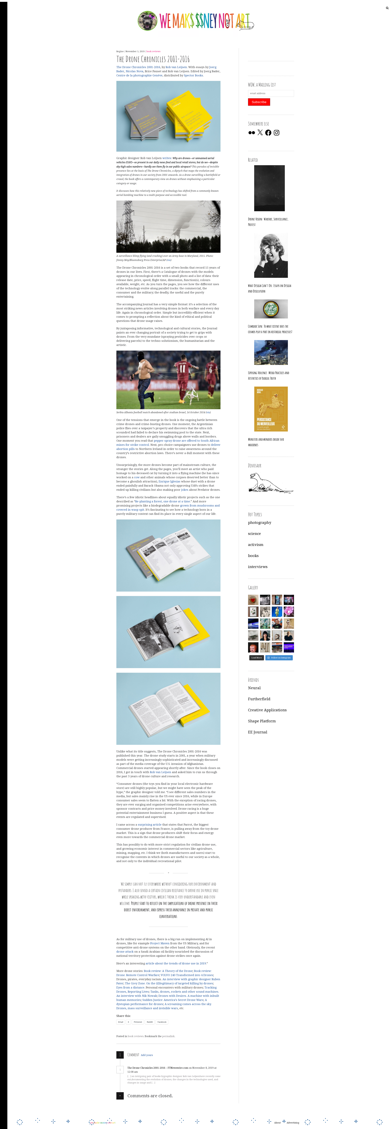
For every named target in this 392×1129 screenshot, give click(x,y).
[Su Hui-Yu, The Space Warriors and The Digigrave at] (289, 647)
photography (259, 522)
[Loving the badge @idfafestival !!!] (253, 600)
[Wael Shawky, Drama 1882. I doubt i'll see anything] (289, 600)
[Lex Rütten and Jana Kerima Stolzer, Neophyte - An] (277, 600)
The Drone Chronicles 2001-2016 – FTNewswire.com (157, 1067)
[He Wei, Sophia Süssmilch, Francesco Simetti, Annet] (265, 612)
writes (166, 158)
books (253, 556)
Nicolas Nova (134, 71)
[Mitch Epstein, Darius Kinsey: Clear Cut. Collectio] (265, 600)
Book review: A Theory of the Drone (168, 971)
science (254, 534)
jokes (184, 489)
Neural (254, 688)
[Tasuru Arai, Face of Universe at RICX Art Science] (289, 612)
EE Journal (257, 732)
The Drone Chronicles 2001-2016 (138, 67)
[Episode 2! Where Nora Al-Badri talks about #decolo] (265, 635)
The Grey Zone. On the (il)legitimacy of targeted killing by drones (169, 983)
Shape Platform (262, 721)
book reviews (153, 51)
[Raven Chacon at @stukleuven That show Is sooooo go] (253, 623)
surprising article (150, 824)
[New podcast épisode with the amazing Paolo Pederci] (277, 623)
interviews (258, 567)
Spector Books (193, 75)
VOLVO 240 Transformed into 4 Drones (187, 975)
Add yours (147, 1055)
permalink (168, 1036)
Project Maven (160, 943)
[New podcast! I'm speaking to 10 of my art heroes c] (289, 635)
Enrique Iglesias (169, 481)
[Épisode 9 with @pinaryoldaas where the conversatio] (277, 612)
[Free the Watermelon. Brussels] (277, 647)
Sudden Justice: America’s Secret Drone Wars (172, 1000)
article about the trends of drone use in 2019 (176, 963)
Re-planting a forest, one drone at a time (162, 501)
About (277, 1123)
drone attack (125, 951)
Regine (120, 51)
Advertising (293, 1123)
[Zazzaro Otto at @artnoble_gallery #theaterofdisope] (253, 635)
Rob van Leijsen (176, 67)
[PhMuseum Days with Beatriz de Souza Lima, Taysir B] (277, 635)
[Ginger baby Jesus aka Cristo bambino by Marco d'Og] (253, 647)
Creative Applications (267, 710)
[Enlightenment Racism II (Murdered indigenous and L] (253, 612)
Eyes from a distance (130, 987)
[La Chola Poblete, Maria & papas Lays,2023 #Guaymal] (289, 623)
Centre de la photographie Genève (139, 75)
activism (255, 545)
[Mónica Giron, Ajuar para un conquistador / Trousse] (265, 647)
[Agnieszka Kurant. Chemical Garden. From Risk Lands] (265, 623)
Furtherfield (259, 699)
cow (137, 477)
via (169, 260)
